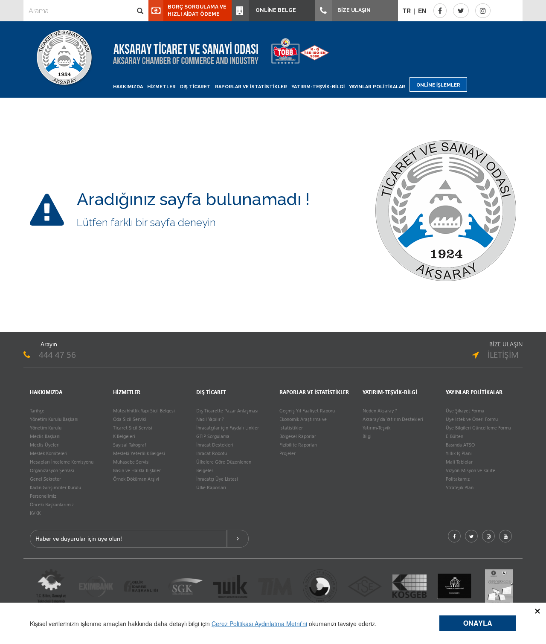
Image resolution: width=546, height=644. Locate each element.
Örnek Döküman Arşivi (136, 479)
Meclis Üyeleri (45, 444)
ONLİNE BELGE (274, 10)
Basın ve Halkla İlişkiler (137, 470)
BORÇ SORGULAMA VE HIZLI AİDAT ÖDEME (197, 10)
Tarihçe (37, 410)
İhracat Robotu (211, 453)
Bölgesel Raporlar (297, 436)
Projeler (287, 453)
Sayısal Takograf (129, 444)
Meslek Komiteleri (48, 453)
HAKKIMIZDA (128, 87)
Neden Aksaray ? (380, 410)
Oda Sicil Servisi (129, 419)
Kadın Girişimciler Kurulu (55, 487)
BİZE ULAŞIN (353, 10)
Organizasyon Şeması (52, 470)
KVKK (35, 513)
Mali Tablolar (459, 461)
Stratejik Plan (459, 487)
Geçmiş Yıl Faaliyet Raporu (307, 410)
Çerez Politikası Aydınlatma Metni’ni (259, 623)
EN (422, 10)
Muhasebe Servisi (131, 461)
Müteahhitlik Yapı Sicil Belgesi (144, 410)
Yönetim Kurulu (45, 427)
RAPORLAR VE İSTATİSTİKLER (251, 87)
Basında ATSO (460, 444)
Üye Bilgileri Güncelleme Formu (478, 427)
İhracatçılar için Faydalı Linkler (227, 427)
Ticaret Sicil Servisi (132, 427)
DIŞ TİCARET (195, 87)
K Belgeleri (124, 436)
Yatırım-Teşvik (376, 427)
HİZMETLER (161, 87)
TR (407, 10)
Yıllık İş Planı (459, 453)
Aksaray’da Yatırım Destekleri (393, 419)
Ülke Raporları (211, 487)
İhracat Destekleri (214, 444)
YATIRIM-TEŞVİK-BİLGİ (318, 87)
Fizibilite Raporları (298, 444)
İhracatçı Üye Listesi (217, 479)
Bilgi (367, 436)
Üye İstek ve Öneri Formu (472, 419)
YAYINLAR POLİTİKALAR (377, 87)
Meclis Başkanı (45, 436)
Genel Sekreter (45, 479)
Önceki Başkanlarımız (52, 504)
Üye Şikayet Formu (465, 410)
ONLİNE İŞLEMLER (438, 85)
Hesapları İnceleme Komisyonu (61, 461)
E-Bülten (454, 436)
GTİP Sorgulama (212, 436)
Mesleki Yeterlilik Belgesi (139, 453)
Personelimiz (43, 496)
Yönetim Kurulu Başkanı (54, 419)
